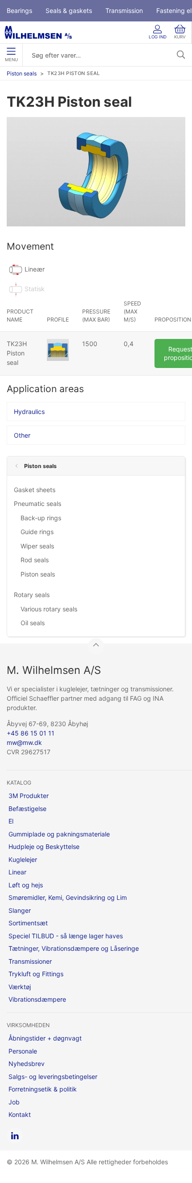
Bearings (19, 10)
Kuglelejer (22, 859)
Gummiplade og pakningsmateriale (59, 834)
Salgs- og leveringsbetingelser (52, 1076)
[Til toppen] (96, 646)
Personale (22, 1051)
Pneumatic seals (37, 503)
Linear (17, 872)
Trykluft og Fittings (35, 974)
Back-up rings (41, 518)
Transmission (124, 10)
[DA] (38, 32)
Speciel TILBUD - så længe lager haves (65, 936)
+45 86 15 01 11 (30, 733)
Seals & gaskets (69, 10)
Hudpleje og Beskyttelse (43, 846)
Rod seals (35, 560)
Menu (11, 59)
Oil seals (33, 623)
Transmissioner (30, 961)
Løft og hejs (25, 885)
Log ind (158, 36)
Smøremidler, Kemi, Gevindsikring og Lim (67, 897)
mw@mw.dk (24, 742)
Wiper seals (37, 546)
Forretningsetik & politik (42, 1089)
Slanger (19, 910)
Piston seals (22, 73)
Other (22, 435)
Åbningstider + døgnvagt (45, 1038)
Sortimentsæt (28, 923)
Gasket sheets (34, 489)
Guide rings (37, 531)
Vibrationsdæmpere (37, 999)
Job (14, 1102)
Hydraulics (29, 411)
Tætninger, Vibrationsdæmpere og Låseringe (73, 948)
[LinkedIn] (15, 1136)
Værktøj (19, 987)
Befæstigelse (27, 808)
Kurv (180, 36)
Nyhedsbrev (26, 1063)
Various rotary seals (49, 609)
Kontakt (19, 1114)
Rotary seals (32, 594)
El (10, 821)
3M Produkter (28, 795)
